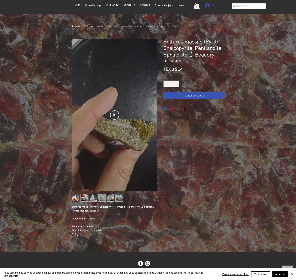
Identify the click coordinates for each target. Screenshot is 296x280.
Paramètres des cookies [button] (235, 274)
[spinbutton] (171, 84)
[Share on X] (185, 109)
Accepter (280, 274)
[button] (197, 5)
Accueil (76, 26)
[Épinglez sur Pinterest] (172, 109)
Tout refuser (260, 274)
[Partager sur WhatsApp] (179, 109)
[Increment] (176, 84)
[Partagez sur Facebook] (166, 109)
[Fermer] (292, 274)
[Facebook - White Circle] (140, 263)
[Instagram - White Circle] (147, 263)
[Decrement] (166, 84)
